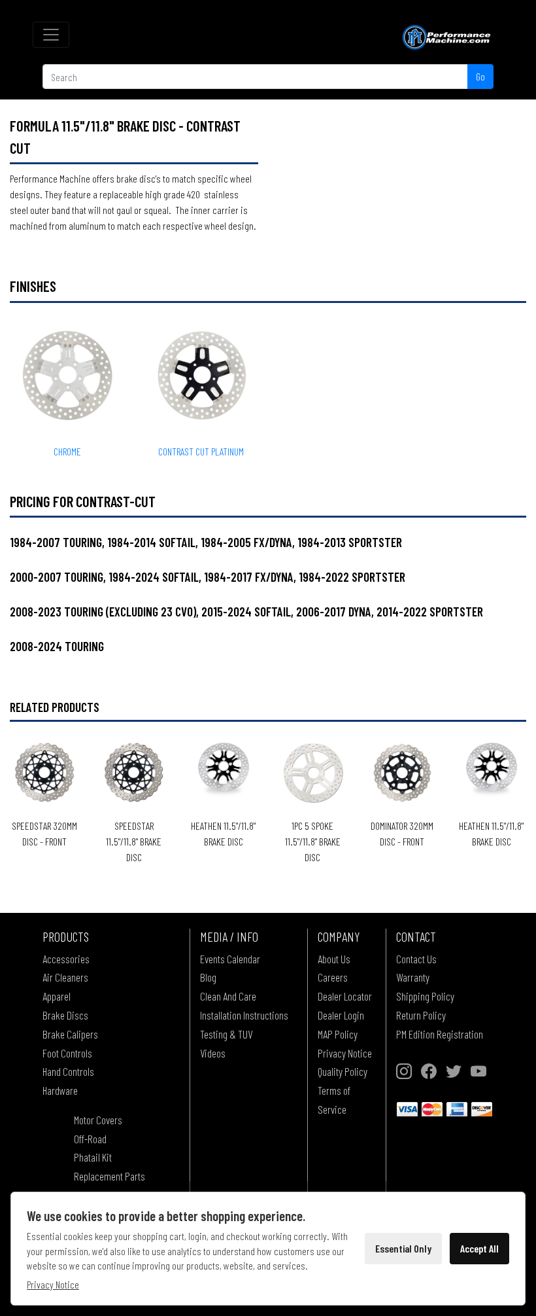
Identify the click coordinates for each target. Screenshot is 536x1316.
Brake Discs (65, 1015)
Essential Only (403, 1248)
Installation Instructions (244, 1015)
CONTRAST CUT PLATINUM (201, 451)
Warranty (412, 977)
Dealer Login (341, 1015)
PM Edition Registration (439, 1033)
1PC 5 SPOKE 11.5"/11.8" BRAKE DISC (313, 841)
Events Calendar (230, 958)
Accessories (66, 958)
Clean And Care (228, 996)
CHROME (67, 451)
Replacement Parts (109, 1176)
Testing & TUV (226, 1033)
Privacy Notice (345, 1052)
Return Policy (421, 1015)
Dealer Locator (345, 996)
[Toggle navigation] (51, 35)
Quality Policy (342, 1071)
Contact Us (416, 958)
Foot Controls (67, 1052)
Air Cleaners (65, 977)
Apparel (56, 996)
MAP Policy (338, 1033)
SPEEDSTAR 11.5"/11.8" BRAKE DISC (133, 841)
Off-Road (90, 1138)
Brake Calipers (70, 1033)
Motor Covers (98, 1119)
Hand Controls (68, 1071)
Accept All (479, 1248)
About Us (334, 958)
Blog (208, 977)
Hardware (60, 1090)
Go (480, 76)
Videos (213, 1052)
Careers (333, 977)
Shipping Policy (425, 996)
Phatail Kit (93, 1157)
